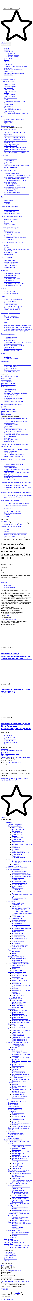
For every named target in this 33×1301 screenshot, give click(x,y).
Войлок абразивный (10, 146)
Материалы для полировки (9, 206)
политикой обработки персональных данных (15, 1281)
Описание (7, 585)
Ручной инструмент (7, 508)
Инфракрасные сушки (11, 424)
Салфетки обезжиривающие (13, 349)
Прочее (6, 223)
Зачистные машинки (10, 467)
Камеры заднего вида (11, 395)
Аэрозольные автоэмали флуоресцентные (17, 175)
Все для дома (8, 71)
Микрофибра (8, 106)
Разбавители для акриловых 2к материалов (17, 365)
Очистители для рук (10, 252)
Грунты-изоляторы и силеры (13, 306)
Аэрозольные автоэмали (12, 185)
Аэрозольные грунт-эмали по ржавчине (16, 177)
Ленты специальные (10, 265)
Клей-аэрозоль (8, 121)
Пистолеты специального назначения (16, 434)
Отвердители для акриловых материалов (17, 327)
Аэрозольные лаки (10, 190)
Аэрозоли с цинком (10, 184)
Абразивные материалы (8, 129)
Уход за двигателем (10, 108)
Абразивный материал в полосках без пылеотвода (20, 872)
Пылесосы (7, 400)
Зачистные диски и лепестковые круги (16, 151)
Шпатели (7, 514)
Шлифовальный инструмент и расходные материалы (17, 1184)
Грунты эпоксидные (10, 304)
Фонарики (4, 408)
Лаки (2, 197)
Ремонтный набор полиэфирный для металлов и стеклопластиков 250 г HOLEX (16, 656)
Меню (8, 43)
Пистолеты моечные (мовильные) (15, 429)
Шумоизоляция (9, 239)
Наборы (6, 93)
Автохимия (8, 64)
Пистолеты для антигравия (12, 428)
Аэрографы (8, 438)
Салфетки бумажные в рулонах (14, 345)
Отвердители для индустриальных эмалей (17, 325)
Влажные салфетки (10, 86)
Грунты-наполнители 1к (12, 308)
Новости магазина (10, 739)
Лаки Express (8, 200)
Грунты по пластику (10, 303)
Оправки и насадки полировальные (15, 505)
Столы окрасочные (10, 436)
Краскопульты (8, 426)
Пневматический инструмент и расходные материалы (21, 1211)
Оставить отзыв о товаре (8, 619)
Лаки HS (7, 202)
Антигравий (8, 234)
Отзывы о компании (10, 742)
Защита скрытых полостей (12, 232)
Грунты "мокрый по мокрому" (13, 299)
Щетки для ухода (6, 414)
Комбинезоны (8, 250)
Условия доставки (13, 55)
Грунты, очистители (10, 316)
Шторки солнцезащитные (9, 411)
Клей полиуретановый (11, 317)
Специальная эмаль (10, 167)
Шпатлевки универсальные (13, 285)
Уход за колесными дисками (13, 109)
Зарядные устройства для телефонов (15, 393)
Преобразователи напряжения (13, 398)
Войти (4, 43)
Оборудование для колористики (11, 526)
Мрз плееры (8, 396)
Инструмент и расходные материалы (15, 485)
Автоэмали (4, 156)
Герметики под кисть (11, 293)
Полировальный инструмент (10, 500)
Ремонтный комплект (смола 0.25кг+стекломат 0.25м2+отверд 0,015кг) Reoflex (16, 726)
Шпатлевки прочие (10, 280)
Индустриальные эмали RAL (13, 164)
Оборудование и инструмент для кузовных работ (16, 492)
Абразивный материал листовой (14, 137)
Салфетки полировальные (12, 213)
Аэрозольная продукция (8, 170)
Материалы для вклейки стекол (10, 313)
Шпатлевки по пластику (12, 278)
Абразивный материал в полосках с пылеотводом (19, 882)
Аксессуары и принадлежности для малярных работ (21, 1145)
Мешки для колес (9, 84)
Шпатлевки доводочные (12, 273)
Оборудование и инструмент (13, 70)
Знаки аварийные (6, 381)
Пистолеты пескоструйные (12, 431)
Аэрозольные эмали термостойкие (15, 180)
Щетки (6, 516)
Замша (6, 103)
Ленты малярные (9, 264)
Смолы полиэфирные (11, 219)
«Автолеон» (4, 1288)
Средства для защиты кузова (10, 228)
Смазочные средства (7, 126)
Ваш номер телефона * (8, 1276)
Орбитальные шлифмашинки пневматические (13, 465)
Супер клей (8, 123)
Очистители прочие (10, 337)
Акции (6, 48)
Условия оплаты (13, 53)
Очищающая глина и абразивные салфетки (17, 342)
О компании (8, 58)
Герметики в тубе (9, 291)
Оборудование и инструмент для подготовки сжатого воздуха (18, 1170)
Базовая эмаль (8, 162)
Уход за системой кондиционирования (16, 113)
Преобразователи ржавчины (13, 344)
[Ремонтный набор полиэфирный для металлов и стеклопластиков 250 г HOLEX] (12, 646)
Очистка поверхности (7, 334)
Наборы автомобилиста (8, 385)
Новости (7, 50)
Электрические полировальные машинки (17, 503)
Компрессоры (8, 453)
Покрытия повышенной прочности (15, 237)
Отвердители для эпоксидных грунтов (16, 331)
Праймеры (7, 357)
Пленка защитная (9, 267)
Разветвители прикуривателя (13, 401)
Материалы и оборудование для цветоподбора (15, 757)
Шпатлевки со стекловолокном (14, 283)
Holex (7, 615)
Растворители (5, 361)
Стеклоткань (8, 221)
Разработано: (9, 780)
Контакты (7, 61)
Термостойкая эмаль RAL (23, 911)
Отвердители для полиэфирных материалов (18, 329)
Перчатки (7, 247)
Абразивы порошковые (11, 144)
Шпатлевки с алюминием (12, 282)
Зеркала (3, 406)
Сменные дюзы (9, 441)
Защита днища (8, 231)
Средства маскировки (7, 257)
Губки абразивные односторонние (15, 149)
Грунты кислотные (10, 301)
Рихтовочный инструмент (12, 513)
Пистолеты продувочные (12, 433)
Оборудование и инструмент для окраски (14, 418)
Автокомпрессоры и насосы (9, 376)
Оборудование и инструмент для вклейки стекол (16, 482)
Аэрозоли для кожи (10, 182)
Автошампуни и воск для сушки (14, 101)
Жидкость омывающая (8, 79)
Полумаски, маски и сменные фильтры (16, 249)
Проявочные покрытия (11, 358)
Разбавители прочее (10, 368)
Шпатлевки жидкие (10, 275)
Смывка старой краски (11, 350)
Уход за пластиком (10, 91)
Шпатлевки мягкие (10, 277)
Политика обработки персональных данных (14, 778)
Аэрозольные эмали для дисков (14, 178)
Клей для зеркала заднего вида (14, 119)
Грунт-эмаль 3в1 (20, 910)
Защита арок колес (10, 236)
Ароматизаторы (6, 378)
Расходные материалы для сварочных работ (18, 495)
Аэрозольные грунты (11, 189)
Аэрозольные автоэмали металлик (15, 187)
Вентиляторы (8, 391)
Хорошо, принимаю (7, 1299)
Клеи (2, 116)
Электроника (5, 386)
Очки (6, 245)
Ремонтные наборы (10, 224)
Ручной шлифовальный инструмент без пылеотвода (20, 1196)
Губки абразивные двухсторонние (15, 147)
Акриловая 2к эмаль (10, 159)
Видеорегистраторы (10, 389)
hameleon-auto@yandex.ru (15, 762)
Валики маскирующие (11, 262)
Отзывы (6, 60)
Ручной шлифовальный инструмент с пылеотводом (20, 1199)
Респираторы (8, 254)
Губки (6, 99)
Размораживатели (9, 94)
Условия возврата (13, 56)
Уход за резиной (9, 111)
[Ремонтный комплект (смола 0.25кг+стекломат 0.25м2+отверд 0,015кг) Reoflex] (12, 716)
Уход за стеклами (9, 96)
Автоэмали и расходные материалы (15, 66)
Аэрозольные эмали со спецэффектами (16, 194)
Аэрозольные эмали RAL (12, 192)
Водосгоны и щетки (10, 98)
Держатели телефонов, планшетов (11, 404)
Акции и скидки (9, 737)
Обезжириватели (9, 340)
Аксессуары (8, 68)
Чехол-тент (4, 413)
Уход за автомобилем (7, 81)
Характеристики (9, 587)
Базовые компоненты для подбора (11, 524)
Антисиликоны (9, 339)
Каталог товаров (6, 45)
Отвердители (5, 322)
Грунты (3, 296)
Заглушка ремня (6, 380)
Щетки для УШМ (9, 479)
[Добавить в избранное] (1, 569)
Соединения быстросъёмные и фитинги (16, 449)
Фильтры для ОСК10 (11, 439)
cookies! (17, 1293)
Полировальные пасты (11, 210)
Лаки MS (7, 203)
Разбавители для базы (11, 366)
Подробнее (4, 582)
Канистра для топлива (8, 383)
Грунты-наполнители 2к (12, 309)
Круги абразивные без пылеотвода (15, 152)
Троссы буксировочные (8, 409)
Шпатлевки (4, 270)
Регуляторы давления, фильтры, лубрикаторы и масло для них (14, 455)
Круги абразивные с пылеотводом (15, 139)
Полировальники (9, 211)
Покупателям (8, 51)
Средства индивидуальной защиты (12, 242)
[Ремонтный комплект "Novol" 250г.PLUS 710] (12, 682)
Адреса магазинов (6, 1265)
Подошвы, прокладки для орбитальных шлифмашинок (21, 1192)
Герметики (4, 288)
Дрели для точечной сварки (13, 497)
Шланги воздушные (10, 451)
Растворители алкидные (12, 370)
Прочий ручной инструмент (13, 511)
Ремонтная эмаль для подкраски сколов (16, 165)
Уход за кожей (8, 88)
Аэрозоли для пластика (11, 173)
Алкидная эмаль (9, 160)
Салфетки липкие (9, 347)
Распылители (8, 104)
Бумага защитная (9, 260)
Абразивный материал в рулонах (14, 136)
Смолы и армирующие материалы (11, 216)
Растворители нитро (10, 371)
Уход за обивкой (9, 89)
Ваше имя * (4, 1274)
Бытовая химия (5, 521)
